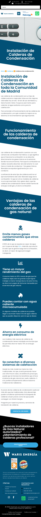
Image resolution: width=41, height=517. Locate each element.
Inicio (3, 71)
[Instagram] (9, 497)
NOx (19, 246)
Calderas (10, 71)
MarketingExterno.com (28, 507)
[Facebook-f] (13, 497)
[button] (18, 13)
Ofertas (6, 483)
